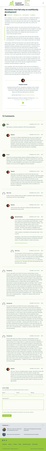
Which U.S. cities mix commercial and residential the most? (14, 429)
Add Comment (5, 398)
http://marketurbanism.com (21, 243)
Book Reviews (35, 444)
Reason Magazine (21, 99)
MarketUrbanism (19, 216)
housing (10, 444)
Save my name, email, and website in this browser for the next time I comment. (19, 412)
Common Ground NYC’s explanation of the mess (26, 259)
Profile (15, 99)
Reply (42, 124)
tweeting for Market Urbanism (28, 95)
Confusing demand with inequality (31, 434)
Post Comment (6, 415)
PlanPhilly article (16, 17)
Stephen (13, 134)
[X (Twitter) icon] (23, 103)
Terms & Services (34, 448)
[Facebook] (4, 440)
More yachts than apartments (13, 434)
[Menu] (43, 3)
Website (32, 392)
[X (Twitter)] (2, 440)
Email (17, 392)
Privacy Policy (41, 448)
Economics (4, 444)
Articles (36, 98)
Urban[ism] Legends (27, 444)
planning (15, 444)
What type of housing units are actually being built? (32, 429)
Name (3, 392)
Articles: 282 (23, 105)
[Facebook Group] (6, 440)
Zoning (19, 444)
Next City (30, 99)
